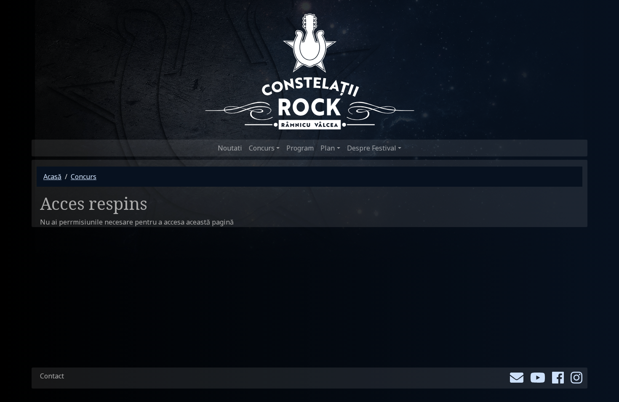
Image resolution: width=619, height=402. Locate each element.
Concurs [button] (262, 148)
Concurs (83, 176)
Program (300, 148)
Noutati (230, 148)
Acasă (52, 176)
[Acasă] (309, 71)
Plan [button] (327, 148)
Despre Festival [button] (371, 148)
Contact (52, 376)
